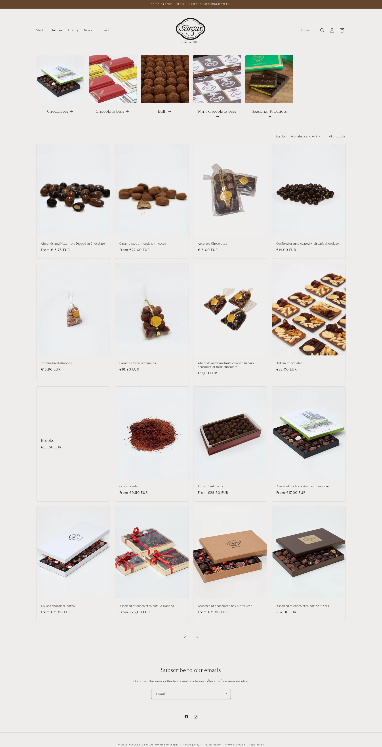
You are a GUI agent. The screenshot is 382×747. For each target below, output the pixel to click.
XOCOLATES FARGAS (141, 744)
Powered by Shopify (167, 744)
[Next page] (209, 637)
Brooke (47, 440)
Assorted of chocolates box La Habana (146, 606)
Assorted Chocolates (212, 244)
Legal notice (256, 744)
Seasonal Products (269, 112)
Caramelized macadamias (137, 363)
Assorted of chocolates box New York (302, 606)
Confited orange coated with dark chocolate (307, 244)
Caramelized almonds (56, 363)
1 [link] (173, 637)
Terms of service (235, 744)
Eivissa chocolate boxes (58, 606)
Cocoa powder (129, 486)
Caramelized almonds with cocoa (142, 244)
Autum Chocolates (289, 363)
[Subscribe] (226, 694)
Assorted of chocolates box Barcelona (303, 486)
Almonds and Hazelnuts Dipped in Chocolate (73, 244)
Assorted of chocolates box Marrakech (225, 606)
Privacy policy (212, 744)
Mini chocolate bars (217, 112)
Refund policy (191, 744)
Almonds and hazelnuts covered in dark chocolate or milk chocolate (226, 365)
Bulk (162, 111)
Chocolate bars (110, 111)
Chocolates (57, 111)
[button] (322, 30)
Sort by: (281, 136)
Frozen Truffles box (212, 486)
